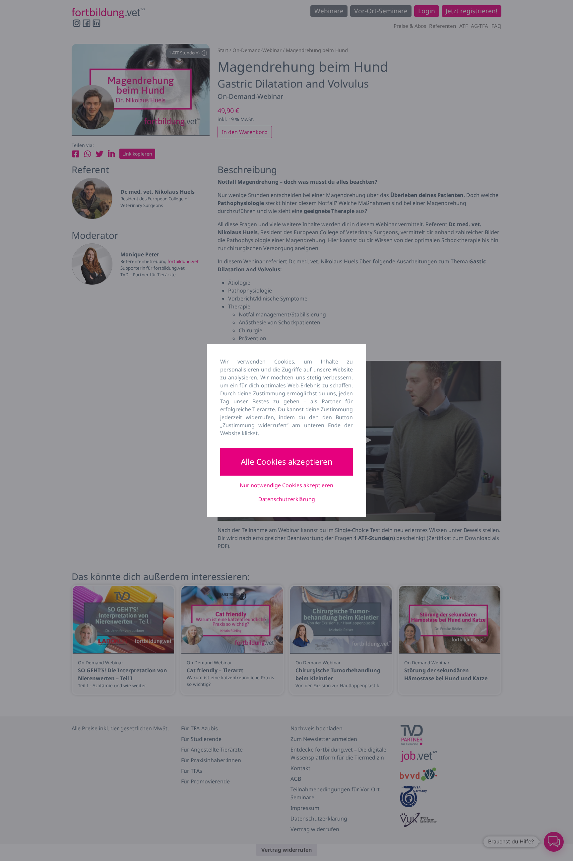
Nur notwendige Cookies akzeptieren (286, 485)
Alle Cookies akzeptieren (287, 461)
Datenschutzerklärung (286, 499)
